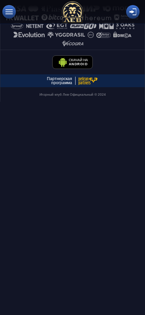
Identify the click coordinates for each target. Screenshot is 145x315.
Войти (133, 12)
